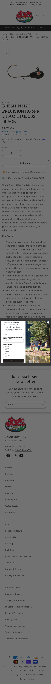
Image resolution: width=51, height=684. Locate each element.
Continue (13, 361)
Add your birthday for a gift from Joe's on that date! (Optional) (12, 338)
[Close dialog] (48, 322)
